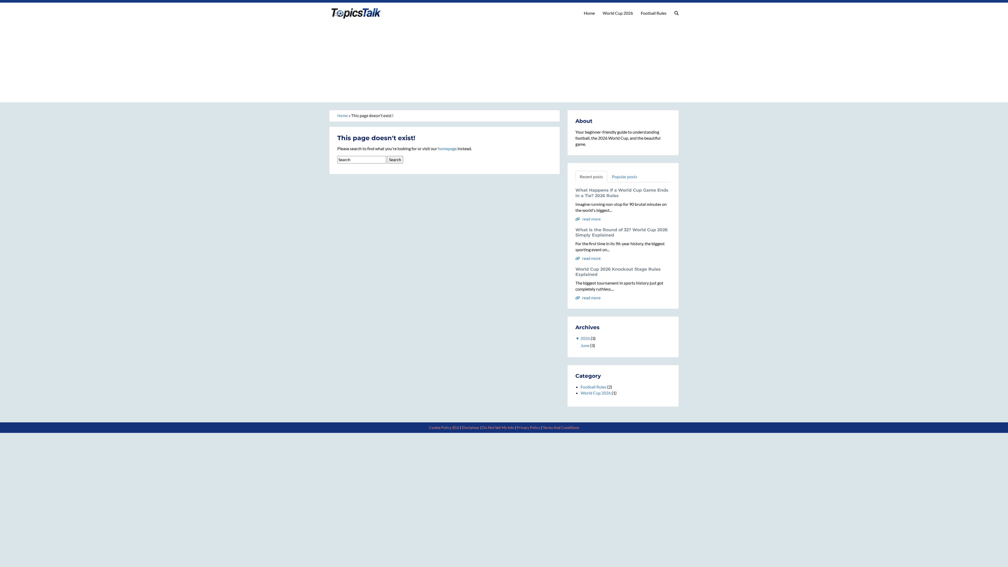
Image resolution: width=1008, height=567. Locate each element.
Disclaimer (471, 427)
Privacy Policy (528, 427)
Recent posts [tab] (591, 176)
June (585, 345)
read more (591, 218)
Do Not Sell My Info (498, 427)
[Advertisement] (504, 59)
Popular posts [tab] (624, 176)
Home (589, 12)
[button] (676, 13)
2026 (585, 338)
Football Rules (653, 12)
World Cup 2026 (618, 12)
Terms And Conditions (561, 427)
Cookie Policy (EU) (444, 427)
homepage (447, 148)
